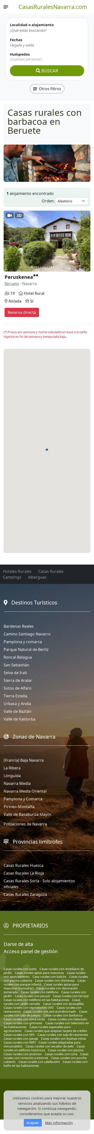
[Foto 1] (32, 267)
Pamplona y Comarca (23, 799)
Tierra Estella (15, 696)
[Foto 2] (34, 267)
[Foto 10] (51, 267)
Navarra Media (17, 783)
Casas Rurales (51, 571)
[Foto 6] (42, 267)
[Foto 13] (58, 267)
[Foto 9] (49, 267)
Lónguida (12, 775)
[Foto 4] (38, 267)
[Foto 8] (47, 267)
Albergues (37, 577)
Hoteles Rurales (17, 571)
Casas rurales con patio (20, 969)
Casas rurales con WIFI (20, 1042)
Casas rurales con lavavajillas (63, 1003)
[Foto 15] (62, 267)
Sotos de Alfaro (18, 688)
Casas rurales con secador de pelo (50, 1046)
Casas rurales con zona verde (24, 1019)
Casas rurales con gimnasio (23, 1023)
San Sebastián (16, 665)
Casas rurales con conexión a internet (46, 1056)
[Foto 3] (36, 267)
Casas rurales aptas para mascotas (39, 973)
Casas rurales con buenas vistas (63, 1038)
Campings (12, 577)
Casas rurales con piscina (65, 1050)
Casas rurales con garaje (21, 1038)
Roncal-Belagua (18, 657)
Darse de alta (18, 944)
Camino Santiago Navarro (27, 634)
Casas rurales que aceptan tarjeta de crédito (56, 1031)
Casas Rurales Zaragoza (25, 894)
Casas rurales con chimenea (54, 980)
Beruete (12, 283)
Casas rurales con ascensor (23, 1054)
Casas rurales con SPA (19, 1034)
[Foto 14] (60, 267)
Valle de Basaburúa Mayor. (28, 814)
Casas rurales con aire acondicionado (49, 1011)
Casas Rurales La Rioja (24, 873)
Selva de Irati (15, 672)
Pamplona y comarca (23, 641)
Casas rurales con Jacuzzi (32, 996)
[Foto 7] (45, 267)
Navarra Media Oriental (25, 791)
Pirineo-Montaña (19, 806)
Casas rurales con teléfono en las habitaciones (36, 1000)
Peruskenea (19, 277)
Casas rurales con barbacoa (62, 1015)
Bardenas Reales (19, 626)
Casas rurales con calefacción (39, 1062)
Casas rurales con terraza (70, 996)
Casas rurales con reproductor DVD (29, 1007)
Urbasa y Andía (17, 703)
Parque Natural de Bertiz (26, 649)
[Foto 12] (55, 267)
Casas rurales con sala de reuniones (62, 1034)
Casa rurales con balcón (49, 976)
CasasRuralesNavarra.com (53, 7)
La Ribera (12, 768)
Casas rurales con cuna (61, 1054)
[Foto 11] (53, 267)
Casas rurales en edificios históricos (44, 1048)
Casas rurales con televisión (67, 1019)
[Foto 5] (40, 267)
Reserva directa (22, 312)
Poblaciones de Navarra (25, 824)
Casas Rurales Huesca (23, 865)
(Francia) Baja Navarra (24, 760)
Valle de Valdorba (19, 719)
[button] (47, 449)
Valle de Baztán (17, 711)
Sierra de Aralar (18, 680)
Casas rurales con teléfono (39, 992)
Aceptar (33, 1122)
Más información (59, 1122)
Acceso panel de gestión (31, 951)
